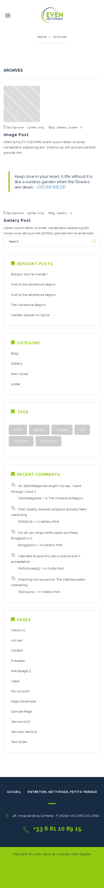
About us (18, 630)
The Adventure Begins (28, 305)
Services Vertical (24, 732)
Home (41, 37)
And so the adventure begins (33, 284)
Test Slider (19, 742)
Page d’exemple (23, 701)
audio (18, 429)
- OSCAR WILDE (49, 187)
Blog (52, 127)
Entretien (18, 661)
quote (73, 127)
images (62, 429)
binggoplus (27, 545)
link (82, 429)
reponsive (21, 441)
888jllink (25, 521)
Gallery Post (17, 220)
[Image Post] (22, 103)
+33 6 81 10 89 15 (57, 828)
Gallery (62, 127)
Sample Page (21, 711)
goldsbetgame (29, 498)
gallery (39, 429)
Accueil (17, 640)
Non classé (19, 374)
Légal (15, 681)
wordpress (48, 441)
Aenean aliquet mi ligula (30, 315)
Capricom (17, 127)
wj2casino (26, 592)
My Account (20, 691)
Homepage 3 (21, 671)
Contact (17, 650)
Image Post (16, 134)
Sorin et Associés (56, 854)
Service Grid (20, 721)
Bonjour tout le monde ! (29, 274)
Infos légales (81, 854)
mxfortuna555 (29, 568)
